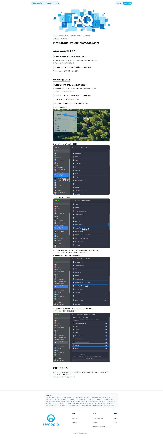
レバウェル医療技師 (84, 403)
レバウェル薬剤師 (49, 405)
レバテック (109, 397)
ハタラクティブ (102, 401)
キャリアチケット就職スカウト (92, 401)
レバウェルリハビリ (93, 403)
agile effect (48, 397)
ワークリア (48, 403)
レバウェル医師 (109, 403)
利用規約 (95, 422)
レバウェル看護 (68, 403)
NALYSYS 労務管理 (94, 397)
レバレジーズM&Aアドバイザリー (73, 405)
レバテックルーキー (90, 399)
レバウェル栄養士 (101, 403)
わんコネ (64, 397)
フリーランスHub (102, 397)
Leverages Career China (86, 405)
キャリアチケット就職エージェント (78, 401)
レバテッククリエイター (61, 399)
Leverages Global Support (109, 405)
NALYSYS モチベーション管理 (82, 397)
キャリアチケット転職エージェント (63, 401)
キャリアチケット (99, 399)
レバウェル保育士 (75, 403)
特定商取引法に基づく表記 (99, 426)
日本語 (115, 422)
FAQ (57, 3)
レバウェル (54, 403)
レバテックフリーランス (51, 399)
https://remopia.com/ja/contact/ (64, 377)
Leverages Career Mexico (97, 405)
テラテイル (59, 397)
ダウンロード (50, 3)
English (115, 418)
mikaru (73, 397)
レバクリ (69, 397)
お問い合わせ (127, 3)
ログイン (119, 3)
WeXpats (54, 397)
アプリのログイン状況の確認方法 (63, 63)
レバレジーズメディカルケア (60, 405)
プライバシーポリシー (98, 418)
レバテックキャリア (81, 399)
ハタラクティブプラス (111, 401)
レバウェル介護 (61, 403)
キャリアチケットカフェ (108, 399)
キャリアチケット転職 (50, 401)
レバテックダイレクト (72, 399)
